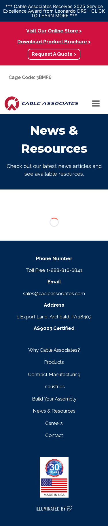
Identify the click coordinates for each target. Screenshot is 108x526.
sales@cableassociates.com (54, 293)
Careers (54, 423)
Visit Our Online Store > (54, 31)
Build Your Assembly (54, 399)
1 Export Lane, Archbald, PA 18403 (54, 317)
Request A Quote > (54, 54)
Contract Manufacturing (54, 374)
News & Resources (54, 411)
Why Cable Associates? (54, 350)
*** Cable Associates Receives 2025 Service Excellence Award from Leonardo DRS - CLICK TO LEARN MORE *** (54, 10)
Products (54, 362)
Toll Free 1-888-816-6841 (54, 270)
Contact (54, 435)
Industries (54, 386)
